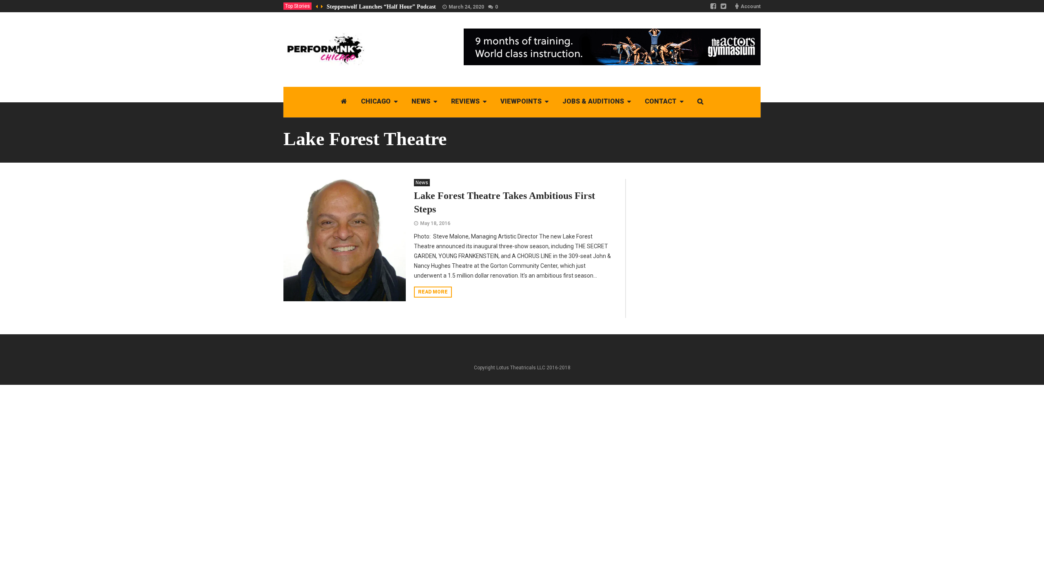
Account (751, 6)
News (422, 182)
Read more (433, 292)
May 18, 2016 (435, 223)
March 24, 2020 (466, 7)
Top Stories (297, 6)
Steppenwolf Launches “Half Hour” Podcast (381, 7)
